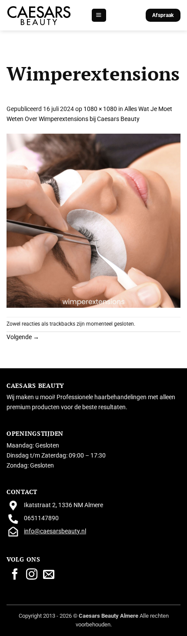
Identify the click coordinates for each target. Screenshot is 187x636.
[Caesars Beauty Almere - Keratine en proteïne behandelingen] (39, 15)
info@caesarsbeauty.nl (55, 531)
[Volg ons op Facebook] (14, 575)
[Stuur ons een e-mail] (48, 575)
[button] (99, 15)
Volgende (23, 337)
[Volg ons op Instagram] (31, 575)
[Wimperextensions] (93, 220)
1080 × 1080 (100, 109)
